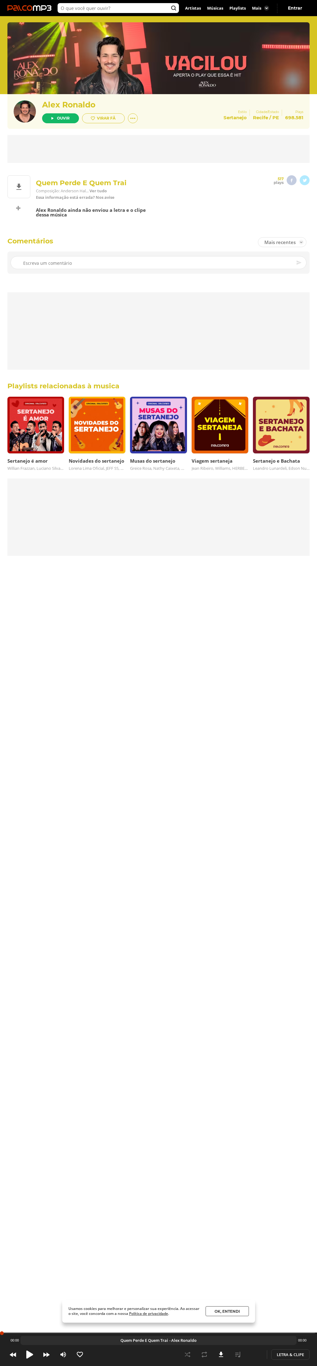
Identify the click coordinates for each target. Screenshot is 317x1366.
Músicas (215, 8)
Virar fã (106, 118)
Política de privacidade (148, 1313)
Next (46, 1354)
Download (221, 1354)
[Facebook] (292, 180)
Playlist (237, 1354)
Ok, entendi (227, 1311)
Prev (13, 1354)
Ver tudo (98, 191)
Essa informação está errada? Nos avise (75, 197)
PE (275, 117)
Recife (260, 117)
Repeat (204, 1354)
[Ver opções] (133, 118)
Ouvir (63, 118)
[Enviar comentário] (299, 262)
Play (29, 1354)
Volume (63, 1354)
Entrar (295, 8)
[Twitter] (305, 180)
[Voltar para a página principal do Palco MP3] (30, 8)
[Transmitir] (254, 1354)
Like (80, 1354)
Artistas (193, 8)
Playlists (237, 8)
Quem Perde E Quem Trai (144, 1340)
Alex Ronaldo (68, 104)
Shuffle (187, 1354)
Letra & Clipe (290, 1354)
